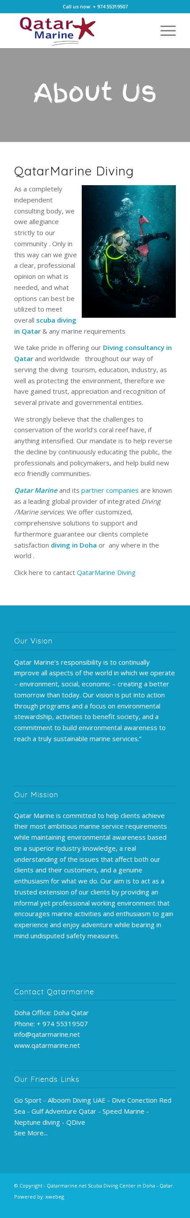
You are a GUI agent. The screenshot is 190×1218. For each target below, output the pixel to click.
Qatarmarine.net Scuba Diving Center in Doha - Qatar (110, 1185)
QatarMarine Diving (106, 572)
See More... (31, 1132)
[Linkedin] (156, 1207)
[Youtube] (129, 1207)
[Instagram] (142, 1207)
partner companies (110, 490)
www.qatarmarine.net (47, 1045)
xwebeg (55, 1196)
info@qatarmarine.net (47, 1034)
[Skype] (169, 1207)
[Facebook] (116, 1207)
